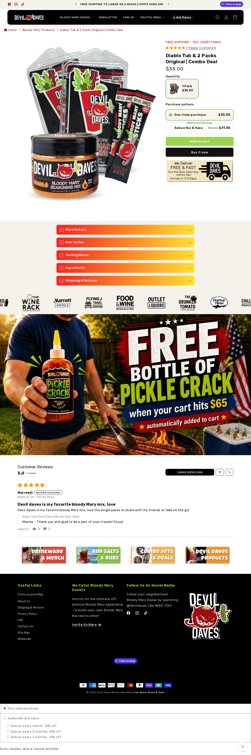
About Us (24, 601)
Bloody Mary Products (38, 30)
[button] (76, 17)
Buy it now (199, 152)
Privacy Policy (27, 614)
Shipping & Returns (31, 607)
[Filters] (220, 472)
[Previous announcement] (75, 4)
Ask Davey (183, 17)
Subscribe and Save (23, 718)
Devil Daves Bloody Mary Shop (115, 692)
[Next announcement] (168, 4)
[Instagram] (16, 4)
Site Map (24, 632)
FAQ (20, 620)
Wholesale (24, 639)
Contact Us (25, 626)
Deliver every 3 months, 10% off (35, 737)
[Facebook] (9, 4)
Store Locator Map (30, 594)
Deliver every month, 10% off (33, 726)
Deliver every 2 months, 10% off (35, 731)
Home (13, 30)
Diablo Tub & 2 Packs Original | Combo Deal (91, 30)
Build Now (157, 4)
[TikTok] (22, 4)
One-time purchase (22, 708)
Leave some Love (190, 472)
